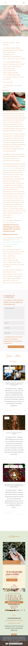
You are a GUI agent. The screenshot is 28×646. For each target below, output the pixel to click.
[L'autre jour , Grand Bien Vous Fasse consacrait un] (14, 553)
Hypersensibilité (8, 371)
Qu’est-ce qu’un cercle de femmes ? (14, 438)
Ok (6, 643)
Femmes (7, 368)
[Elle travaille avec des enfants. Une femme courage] (14, 576)
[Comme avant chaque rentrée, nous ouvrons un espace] (14, 599)
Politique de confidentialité (15, 643)
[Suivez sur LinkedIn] (12, 635)
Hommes (12, 368)
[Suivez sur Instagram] (15, 635)
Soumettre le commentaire (16, 346)
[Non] (26, 640)
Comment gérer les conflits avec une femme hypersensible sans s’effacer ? (14, 388)
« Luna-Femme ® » (9, 168)
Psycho (20, 466)
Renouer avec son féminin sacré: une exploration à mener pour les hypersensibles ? (14, 489)
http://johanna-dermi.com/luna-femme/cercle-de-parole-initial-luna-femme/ (13, 242)
